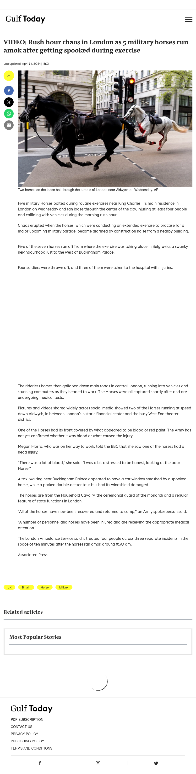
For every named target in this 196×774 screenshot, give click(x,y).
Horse (45, 587)
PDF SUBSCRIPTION (27, 719)
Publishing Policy (27, 741)
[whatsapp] (9, 113)
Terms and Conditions (31, 748)
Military (64, 587)
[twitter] (9, 102)
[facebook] (9, 90)
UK (9, 587)
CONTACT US (21, 726)
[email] (9, 125)
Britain (26, 587)
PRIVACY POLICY (24, 733)
